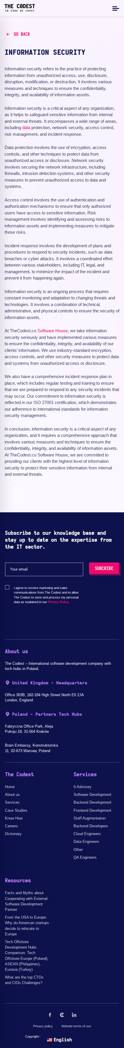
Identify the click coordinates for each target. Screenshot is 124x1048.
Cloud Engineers (87, 834)
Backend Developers (91, 826)
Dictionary (13, 834)
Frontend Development (92, 810)
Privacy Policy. (58, 602)
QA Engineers (85, 857)
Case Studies (16, 810)
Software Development (92, 794)
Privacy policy (43, 1026)
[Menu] (115, 8)
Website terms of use (76, 1026)
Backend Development (92, 802)
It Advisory (82, 787)
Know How (13, 818)
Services (12, 802)
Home (10, 787)
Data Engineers (86, 841)
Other (78, 849)
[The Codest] (20, 10)
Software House (52, 330)
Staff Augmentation (90, 818)
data (26, 127)
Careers (11, 826)
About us (12, 794)
